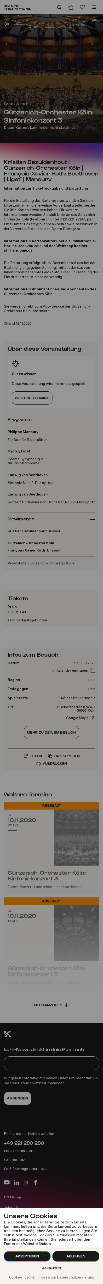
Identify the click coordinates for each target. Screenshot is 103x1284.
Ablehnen (75, 1256)
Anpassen (51, 1268)
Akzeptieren (27, 1256)
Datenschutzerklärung (75, 1277)
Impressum (46, 1277)
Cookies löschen (22, 1277)
